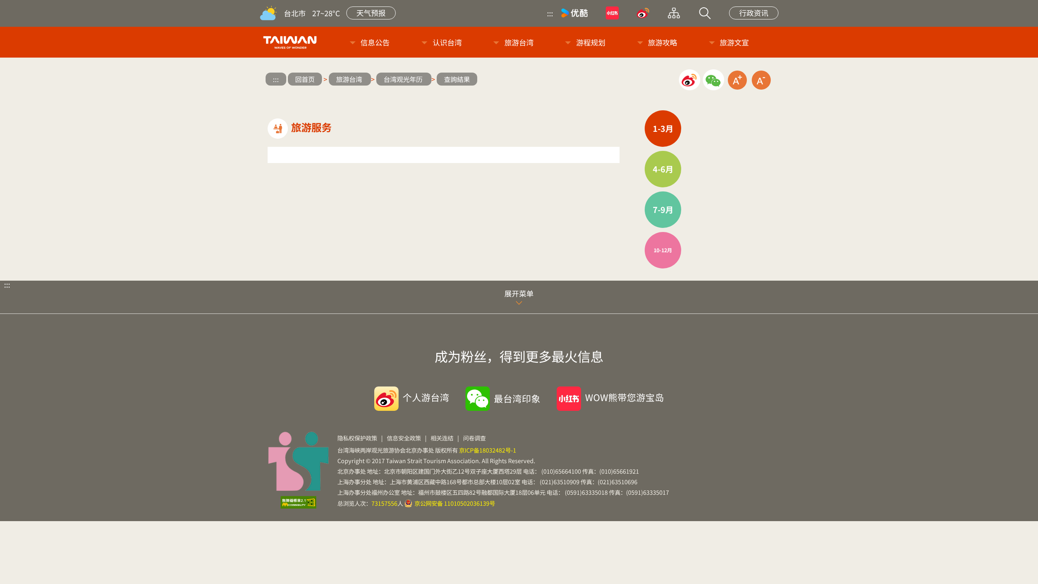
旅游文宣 (734, 42)
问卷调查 (474, 438)
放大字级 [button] (737, 80)
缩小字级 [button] (761, 80)
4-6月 (663, 169)
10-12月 (663, 250)
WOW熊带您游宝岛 (624, 397)
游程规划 (590, 42)
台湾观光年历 (404, 79)
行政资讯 (753, 12)
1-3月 (663, 128)
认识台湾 (447, 42)
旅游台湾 (519, 42)
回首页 (305, 79)
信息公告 (375, 42)
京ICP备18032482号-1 (487, 450)
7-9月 (663, 209)
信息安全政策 (404, 438)
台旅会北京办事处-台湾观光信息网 (291, 42)
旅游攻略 (662, 42)
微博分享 (689, 80)
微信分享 (713, 80)
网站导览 (673, 12)
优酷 (574, 12)
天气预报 (371, 12)
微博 (643, 12)
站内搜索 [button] (704, 12)
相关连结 (442, 438)
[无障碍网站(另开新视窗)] (298, 502)
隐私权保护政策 (357, 438)
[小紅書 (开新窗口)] (612, 12)
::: (550, 13)
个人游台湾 (426, 397)
